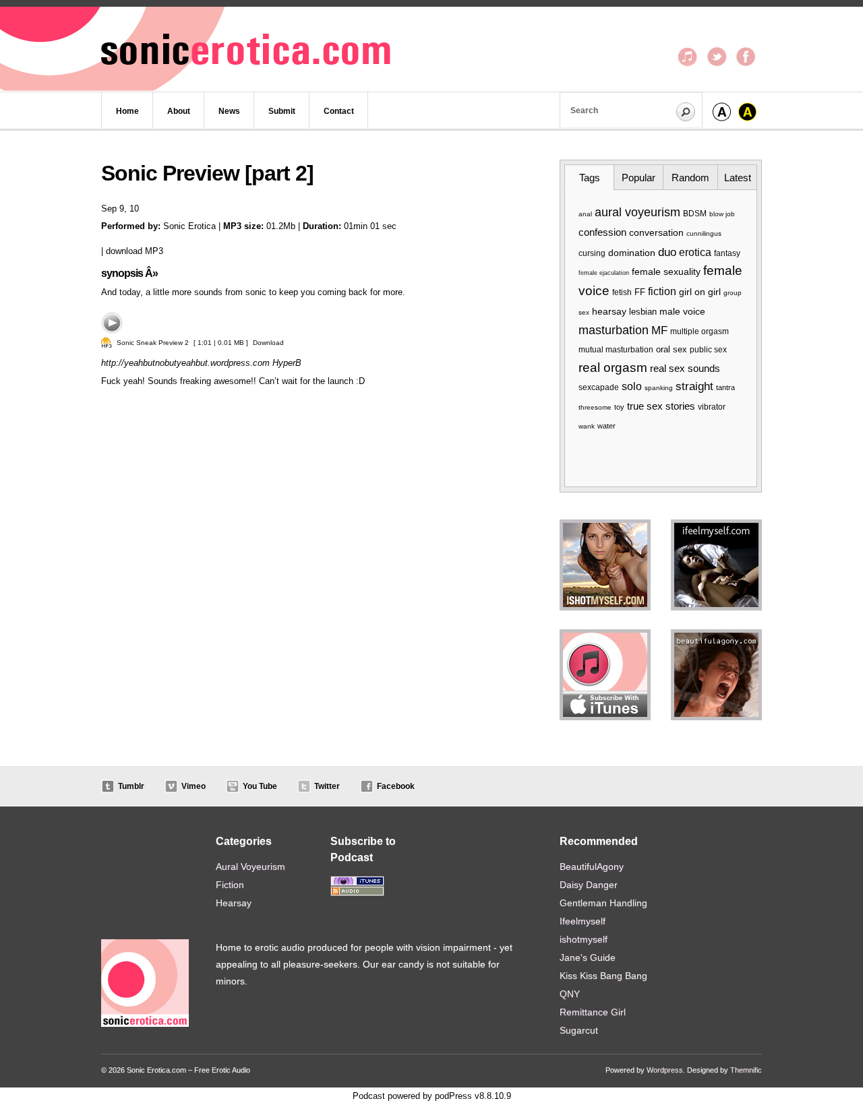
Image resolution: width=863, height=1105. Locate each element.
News (229, 111)
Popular (638, 177)
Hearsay (233, 902)
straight (694, 386)
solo (632, 386)
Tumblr (131, 786)
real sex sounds (685, 368)
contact (339, 111)
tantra (725, 387)
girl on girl (700, 291)
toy (619, 407)
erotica (695, 252)
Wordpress (665, 1070)
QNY (570, 993)
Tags (589, 177)
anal (585, 214)
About (178, 111)
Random (690, 177)
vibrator (711, 407)
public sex (708, 349)
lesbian (643, 312)
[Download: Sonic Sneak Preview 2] (106, 342)
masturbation (613, 330)
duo (667, 252)
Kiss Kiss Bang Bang (603, 975)
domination (631, 252)
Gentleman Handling (603, 902)
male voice (682, 311)
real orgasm (612, 367)
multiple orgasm (699, 331)
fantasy (727, 253)
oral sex (671, 349)
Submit (281, 111)
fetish (622, 292)
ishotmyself (583, 939)
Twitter (327, 786)
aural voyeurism (637, 212)
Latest (737, 177)
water (606, 426)
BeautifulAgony (592, 866)
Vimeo (193, 786)
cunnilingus (703, 233)
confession (602, 232)
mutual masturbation (615, 349)
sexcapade (598, 387)
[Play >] (112, 323)
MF (659, 330)
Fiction (230, 884)
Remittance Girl (593, 1012)
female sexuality (666, 272)
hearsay (609, 311)
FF (639, 292)
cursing (591, 253)
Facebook (396, 786)
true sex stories (661, 406)
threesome (595, 407)
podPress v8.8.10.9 (473, 1096)
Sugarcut (579, 1030)
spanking (659, 387)
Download (268, 342)
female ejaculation (603, 273)
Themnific (746, 1070)
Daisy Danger (589, 884)
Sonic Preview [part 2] (207, 173)
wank (586, 426)
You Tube (260, 786)
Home (127, 111)
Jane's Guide (588, 957)
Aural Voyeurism (250, 866)
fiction (662, 291)
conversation (656, 232)
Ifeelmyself (582, 921)
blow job (722, 214)
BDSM (695, 213)
